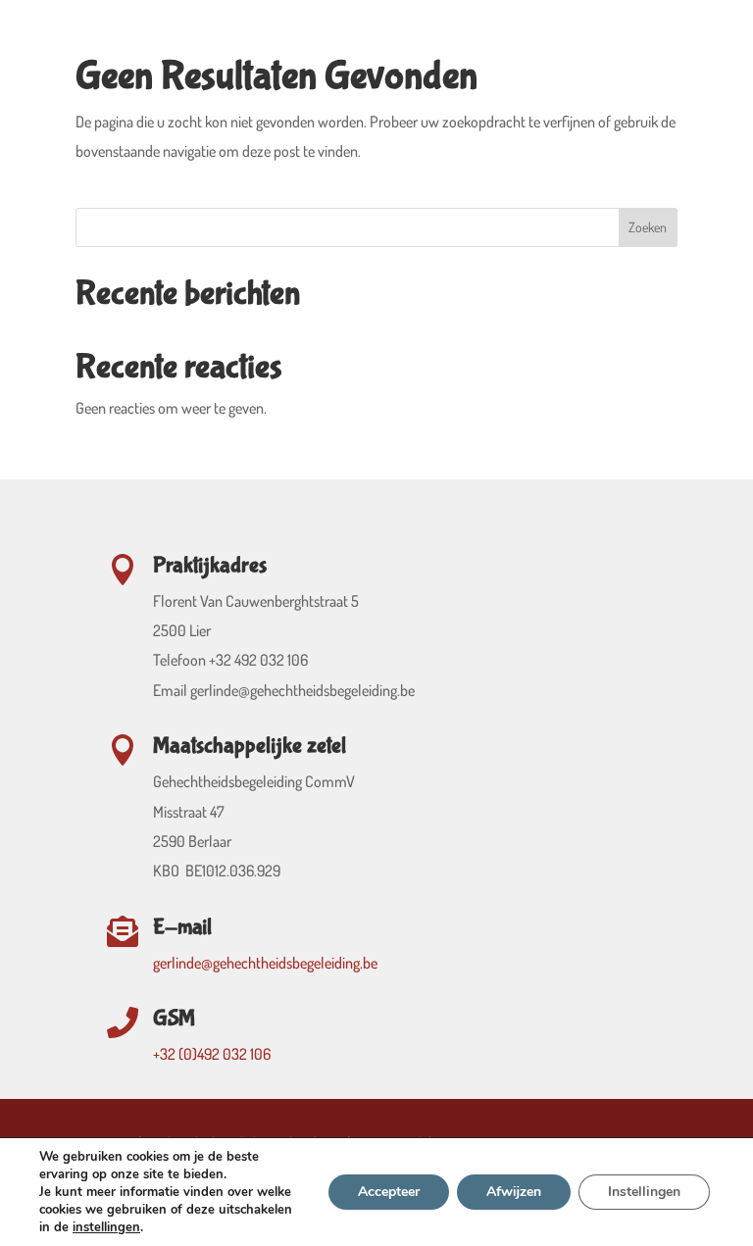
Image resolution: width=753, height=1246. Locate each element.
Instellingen (644, 1191)
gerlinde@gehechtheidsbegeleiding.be (265, 962)
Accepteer (389, 1191)
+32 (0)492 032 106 (212, 1054)
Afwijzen (513, 1191)
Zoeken (647, 227)
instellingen (106, 1227)
